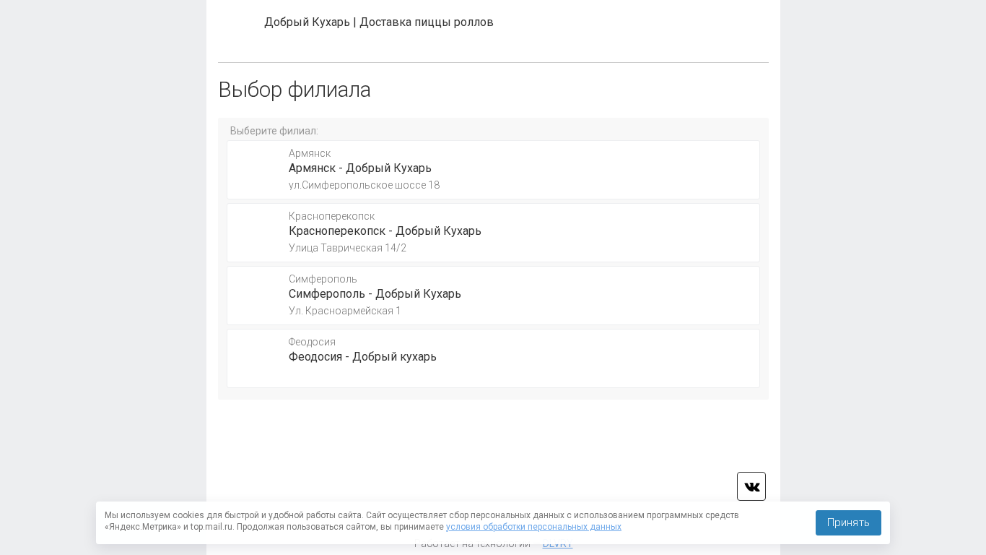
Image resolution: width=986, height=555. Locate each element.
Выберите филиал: (274, 131)
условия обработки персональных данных (533, 527)
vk (751, 486)
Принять (848, 522)
